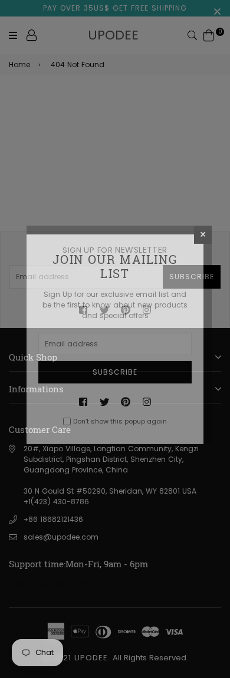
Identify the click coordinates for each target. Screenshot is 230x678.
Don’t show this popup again (120, 421)
